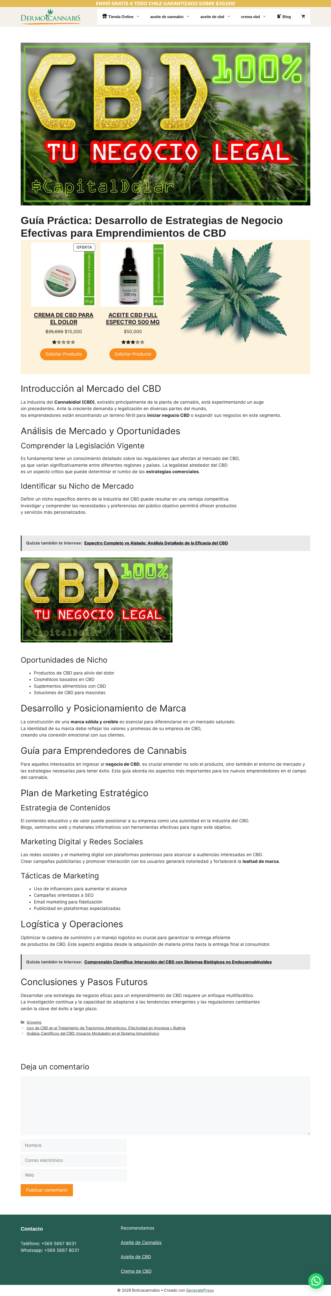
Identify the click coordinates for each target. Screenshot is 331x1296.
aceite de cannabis (167, 16)
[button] (316, 1281)
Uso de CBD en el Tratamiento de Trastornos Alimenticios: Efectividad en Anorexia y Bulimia (106, 1028)
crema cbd (250, 16)
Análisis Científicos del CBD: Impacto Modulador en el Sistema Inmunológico (93, 1033)
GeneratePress (200, 1290)
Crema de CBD (136, 1271)
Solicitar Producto (63, 354)
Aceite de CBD (136, 1256)
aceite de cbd (212, 16)
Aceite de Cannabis (141, 1242)
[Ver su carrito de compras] (303, 17)
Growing (34, 1022)
